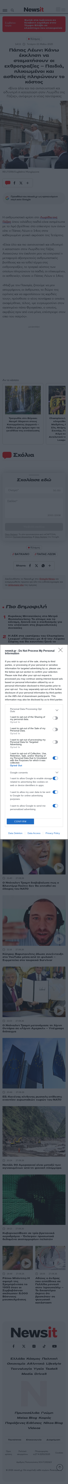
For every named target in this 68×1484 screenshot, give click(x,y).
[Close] (61, 651)
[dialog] (34, 742)
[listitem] (34, 710)
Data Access (34, 833)
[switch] (55, 718)
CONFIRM (20, 821)
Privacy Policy (53, 833)
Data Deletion (15, 833)
